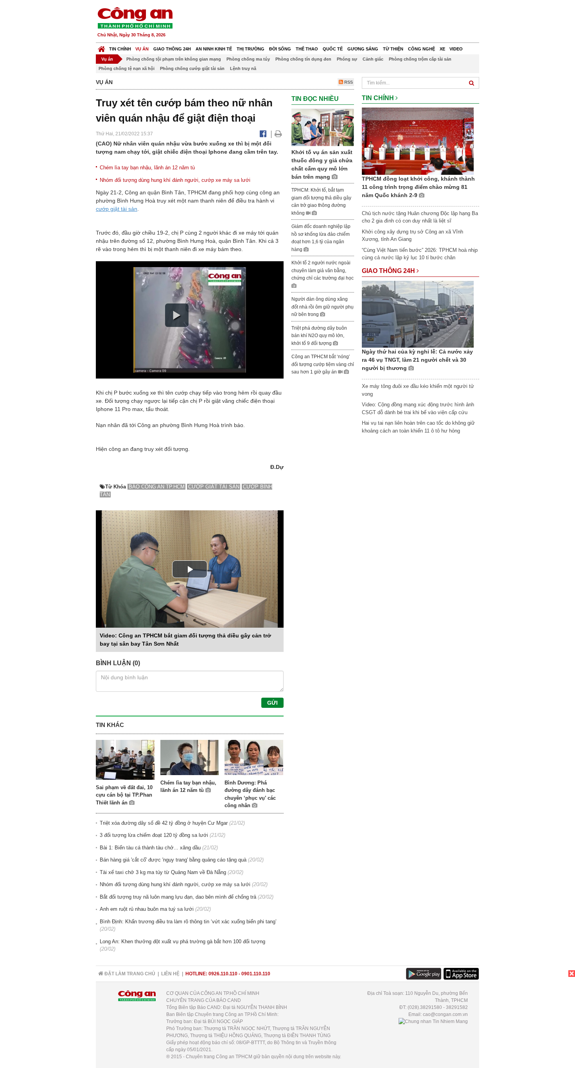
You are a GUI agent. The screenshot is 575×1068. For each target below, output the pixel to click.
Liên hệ (170, 973)
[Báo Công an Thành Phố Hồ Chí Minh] (101, 47)
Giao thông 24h (172, 49)
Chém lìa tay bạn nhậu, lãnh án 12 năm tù (147, 168)
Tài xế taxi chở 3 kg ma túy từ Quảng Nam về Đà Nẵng (163, 872)
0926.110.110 (222, 973)
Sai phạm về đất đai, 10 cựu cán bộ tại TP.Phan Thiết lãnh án (124, 795)
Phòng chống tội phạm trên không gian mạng (173, 59)
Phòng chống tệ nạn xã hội (127, 68)
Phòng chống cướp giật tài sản (192, 68)
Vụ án (142, 49)
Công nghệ (421, 49)
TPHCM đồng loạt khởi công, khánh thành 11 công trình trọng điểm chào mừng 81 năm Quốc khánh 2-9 (418, 187)
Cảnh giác (373, 59)
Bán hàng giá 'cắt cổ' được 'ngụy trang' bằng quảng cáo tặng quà (173, 860)
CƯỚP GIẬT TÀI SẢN (213, 487)
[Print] (278, 134)
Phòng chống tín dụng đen (303, 59)
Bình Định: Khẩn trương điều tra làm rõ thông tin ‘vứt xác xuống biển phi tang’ (188, 921)
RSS (348, 82)
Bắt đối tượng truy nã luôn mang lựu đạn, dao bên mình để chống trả (178, 897)
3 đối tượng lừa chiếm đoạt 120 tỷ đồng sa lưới (154, 835)
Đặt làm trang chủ (129, 973)
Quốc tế (333, 49)
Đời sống (280, 49)
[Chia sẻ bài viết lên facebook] (263, 134)
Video (456, 49)
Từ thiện (393, 49)
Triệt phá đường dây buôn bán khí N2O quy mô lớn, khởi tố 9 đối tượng (319, 335)
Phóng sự (347, 59)
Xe (442, 49)
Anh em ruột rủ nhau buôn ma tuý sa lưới (147, 909)
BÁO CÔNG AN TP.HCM (157, 487)
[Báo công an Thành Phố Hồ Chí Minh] (135, 17)
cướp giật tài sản (116, 209)
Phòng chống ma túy (248, 59)
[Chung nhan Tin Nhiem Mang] (433, 1021)
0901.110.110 (255, 973)
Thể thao (307, 49)
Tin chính (120, 49)
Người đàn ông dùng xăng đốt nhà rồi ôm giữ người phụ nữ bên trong (322, 306)
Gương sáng (362, 49)
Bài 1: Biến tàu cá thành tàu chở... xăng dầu (150, 848)
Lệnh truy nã (243, 68)
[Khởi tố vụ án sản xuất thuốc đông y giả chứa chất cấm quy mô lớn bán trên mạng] (322, 127)
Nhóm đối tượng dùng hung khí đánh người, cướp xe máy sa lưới (175, 180)
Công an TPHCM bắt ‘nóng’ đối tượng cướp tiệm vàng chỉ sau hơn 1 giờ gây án (322, 364)
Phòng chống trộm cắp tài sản (420, 59)
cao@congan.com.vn (445, 1014)
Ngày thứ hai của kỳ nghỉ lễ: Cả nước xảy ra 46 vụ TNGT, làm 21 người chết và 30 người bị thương (417, 359)
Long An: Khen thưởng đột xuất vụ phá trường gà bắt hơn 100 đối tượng (182, 941)
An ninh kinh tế (214, 49)
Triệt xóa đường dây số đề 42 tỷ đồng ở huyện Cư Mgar (164, 823)
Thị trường (250, 49)
